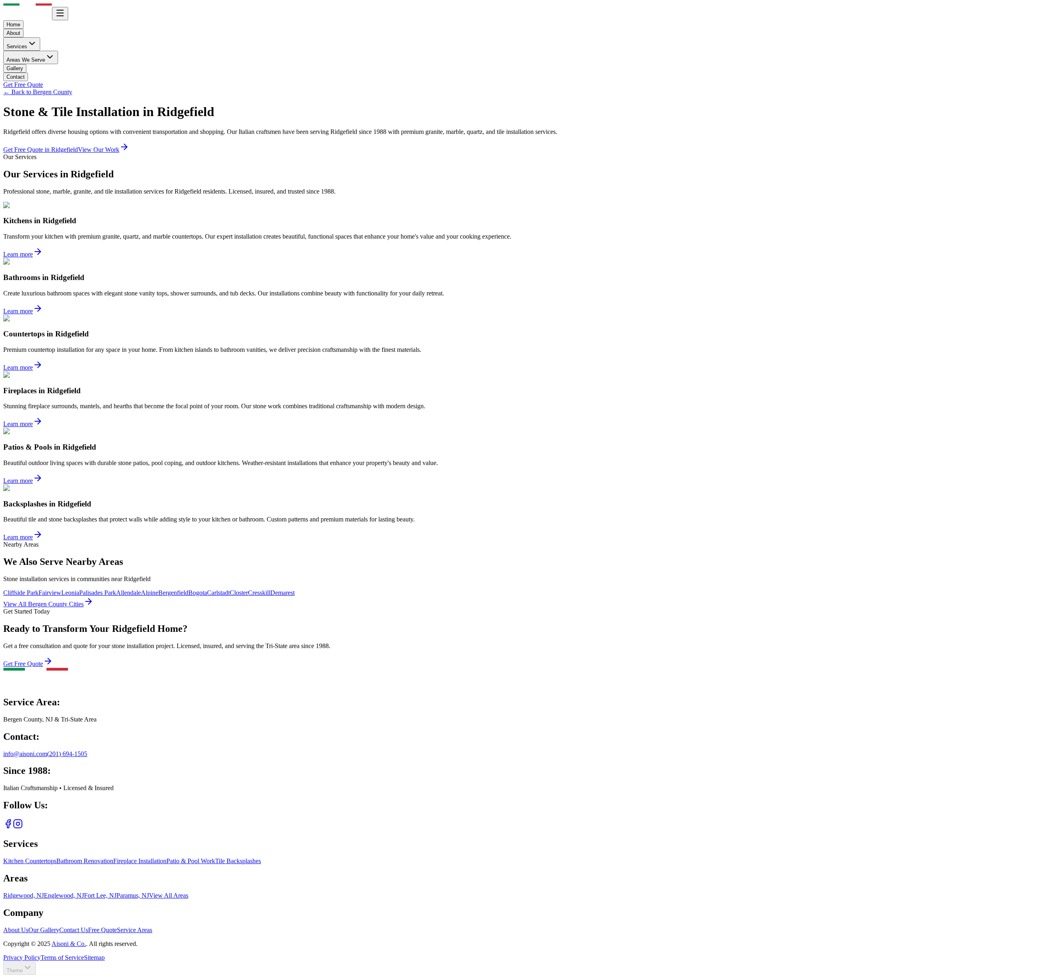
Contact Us (73, 929)
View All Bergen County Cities (43, 604)
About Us (15, 929)
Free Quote (102, 929)
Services (16, 46)
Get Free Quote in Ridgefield (40, 149)
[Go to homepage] (35, 684)
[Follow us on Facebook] (8, 826)
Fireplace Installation (139, 860)
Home (13, 25)
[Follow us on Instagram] (18, 826)
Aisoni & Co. (69, 943)
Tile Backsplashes (238, 860)
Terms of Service (62, 957)
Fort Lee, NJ (100, 895)
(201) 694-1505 (67, 753)
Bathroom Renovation (84, 860)
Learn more (18, 254)
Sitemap (94, 957)
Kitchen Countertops (29, 860)
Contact (15, 77)
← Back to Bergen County (37, 91)
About (13, 33)
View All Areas (168, 895)
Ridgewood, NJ (23, 895)
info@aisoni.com (25, 753)
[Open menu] (60, 13)
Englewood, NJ (64, 895)
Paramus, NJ (132, 895)
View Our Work (98, 149)
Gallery (14, 68)
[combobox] (19, 968)
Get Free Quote (23, 84)
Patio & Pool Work (190, 860)
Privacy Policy (22, 957)
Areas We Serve (25, 60)
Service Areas (134, 929)
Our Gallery (43, 929)
